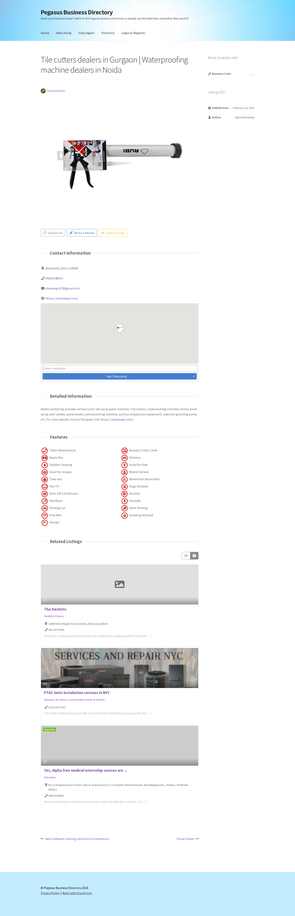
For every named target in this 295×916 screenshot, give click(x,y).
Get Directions (117, 376)
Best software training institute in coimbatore (77, 839)
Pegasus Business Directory (77, 12)
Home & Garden (95, 699)
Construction (76, 699)
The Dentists (55, 609)
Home (45, 33)
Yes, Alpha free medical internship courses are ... (85, 770)
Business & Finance (55, 699)
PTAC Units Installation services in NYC (77, 692)
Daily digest (86, 33)
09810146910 (54, 278)
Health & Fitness (54, 616)
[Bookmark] (45, 601)
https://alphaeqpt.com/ (61, 298)
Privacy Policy (50, 893)
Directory (108, 33)
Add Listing (63, 33)
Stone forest (185, 839)
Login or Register (133, 33)
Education (50, 777)
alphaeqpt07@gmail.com (62, 288)
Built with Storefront (77, 893)
